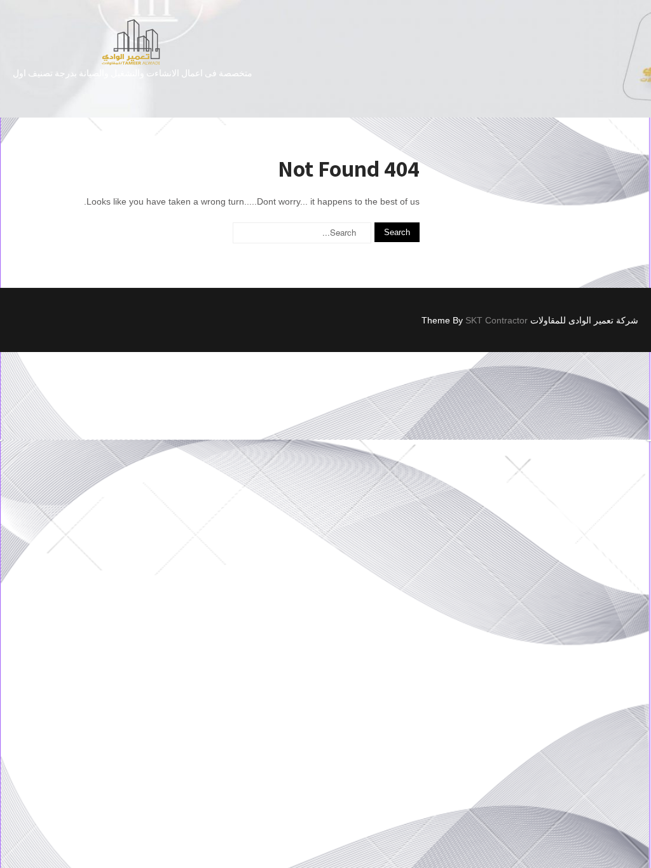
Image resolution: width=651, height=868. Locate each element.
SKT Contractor (496, 320)
